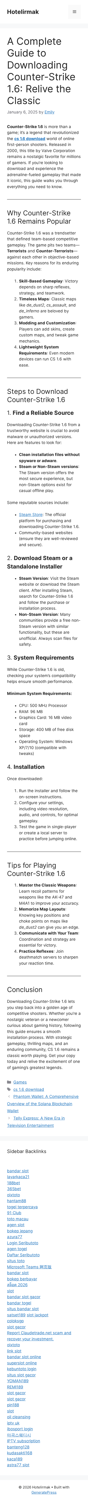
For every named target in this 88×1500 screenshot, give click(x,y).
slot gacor (16, 1327)
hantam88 (16, 1200)
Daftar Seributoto (23, 1255)
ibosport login (20, 1429)
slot (10, 1291)
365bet (14, 1188)
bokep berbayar (22, 1279)
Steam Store (30, 514)
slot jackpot (37, 1315)
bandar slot (18, 1171)
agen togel (17, 1248)
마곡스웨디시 (19, 1435)
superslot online (22, 1363)
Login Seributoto (22, 1243)
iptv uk (13, 1423)
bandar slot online (24, 1357)
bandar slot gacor (23, 1296)
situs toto (16, 1260)
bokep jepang (20, 1231)
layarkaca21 (18, 1176)
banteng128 (18, 1447)
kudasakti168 (19, 1453)
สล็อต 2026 (17, 1284)
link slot (14, 1351)
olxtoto (13, 1195)
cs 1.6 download (28, 1089)
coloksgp (15, 1321)
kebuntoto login (21, 1369)
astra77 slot (18, 1465)
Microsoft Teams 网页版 (29, 1267)
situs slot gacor (21, 1375)
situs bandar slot (23, 1308)
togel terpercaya (22, 1207)
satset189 (16, 1315)
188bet (13, 1183)
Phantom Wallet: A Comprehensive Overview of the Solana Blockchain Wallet (43, 1103)
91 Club (14, 1212)
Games (20, 1082)
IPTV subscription (23, 1441)
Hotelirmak (23, 11)
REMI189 (15, 1387)
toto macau (17, 1219)
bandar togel (19, 1303)
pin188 (13, 1405)
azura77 (14, 1236)
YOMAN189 (18, 1381)
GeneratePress (44, 1492)
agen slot (15, 1224)
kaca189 (15, 1459)
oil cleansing (18, 1417)
